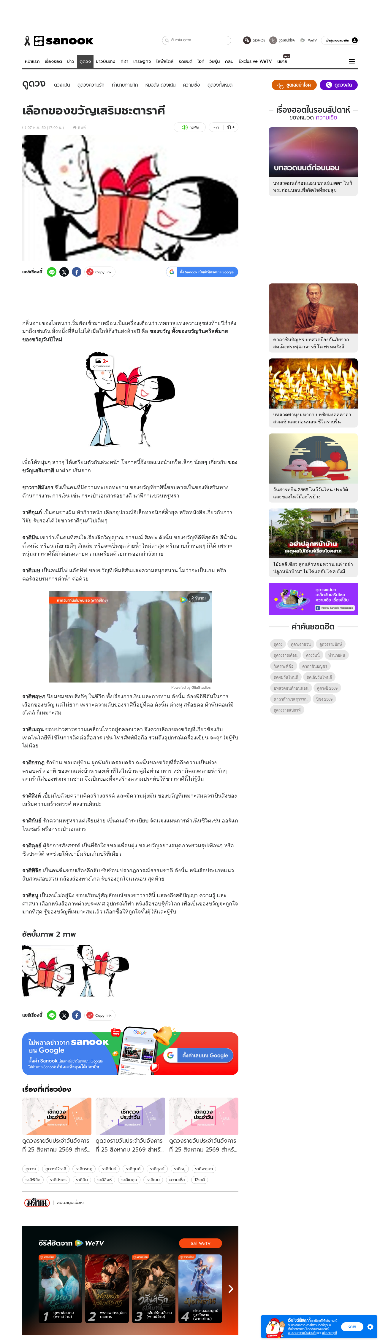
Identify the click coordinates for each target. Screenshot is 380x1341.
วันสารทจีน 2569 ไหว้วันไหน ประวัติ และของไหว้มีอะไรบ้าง (310, 493)
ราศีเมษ (153, 1180)
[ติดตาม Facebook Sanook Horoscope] (313, 599)
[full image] (48, 971)
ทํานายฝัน (336, 655)
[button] (167, 40)
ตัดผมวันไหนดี (286, 677)
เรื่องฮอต (53, 61)
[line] (51, 272)
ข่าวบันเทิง (105, 61)
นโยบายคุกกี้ (329, 1332)
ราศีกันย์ (109, 1169)
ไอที (200, 61)
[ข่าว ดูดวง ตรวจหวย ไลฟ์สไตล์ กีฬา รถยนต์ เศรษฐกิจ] (58, 41)
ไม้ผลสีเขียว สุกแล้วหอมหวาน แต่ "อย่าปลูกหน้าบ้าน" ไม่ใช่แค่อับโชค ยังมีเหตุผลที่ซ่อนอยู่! (313, 571)
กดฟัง (194, 127)
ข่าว (70, 61)
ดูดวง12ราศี (55, 1169)
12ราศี (199, 1180)
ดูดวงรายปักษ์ (330, 644)
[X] (64, 272)
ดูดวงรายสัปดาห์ (287, 710)
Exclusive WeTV (255, 61)
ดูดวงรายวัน (301, 644)
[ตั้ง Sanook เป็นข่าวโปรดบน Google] (130, 1050)
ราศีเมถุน (129, 1180)
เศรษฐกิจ (142, 61)
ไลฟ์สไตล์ (164, 61)
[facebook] (76, 272)
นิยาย (282, 61)
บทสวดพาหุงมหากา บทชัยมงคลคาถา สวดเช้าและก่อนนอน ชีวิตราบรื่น (312, 418)
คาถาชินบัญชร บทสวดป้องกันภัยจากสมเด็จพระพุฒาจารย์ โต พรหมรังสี (311, 343)
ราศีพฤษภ (204, 1169)
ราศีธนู (180, 1169)
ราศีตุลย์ (157, 1169)
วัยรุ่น (214, 61)
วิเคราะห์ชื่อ (284, 666)
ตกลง (352, 1326)
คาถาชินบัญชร (314, 666)
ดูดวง (85, 61)
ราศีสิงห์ (104, 1180)
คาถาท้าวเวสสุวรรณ (291, 699)
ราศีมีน (82, 1180)
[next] (231, 1289)
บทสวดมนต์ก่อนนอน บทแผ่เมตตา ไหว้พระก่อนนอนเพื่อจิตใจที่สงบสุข (312, 186)
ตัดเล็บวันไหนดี (319, 677)
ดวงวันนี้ (313, 655)
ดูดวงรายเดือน (285, 655)
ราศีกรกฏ (84, 1169)
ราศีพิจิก (33, 1180)
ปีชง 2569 (324, 699)
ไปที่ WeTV (200, 1243)
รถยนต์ (185, 61)
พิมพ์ (82, 127)
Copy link (103, 272)
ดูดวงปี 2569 (327, 688)
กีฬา (124, 61)
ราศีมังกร (58, 1180)
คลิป (229, 61)
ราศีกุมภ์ (133, 1169)
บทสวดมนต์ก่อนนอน (291, 688)
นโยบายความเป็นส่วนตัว (302, 1332)
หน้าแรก (32, 61)
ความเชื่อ (177, 1180)
